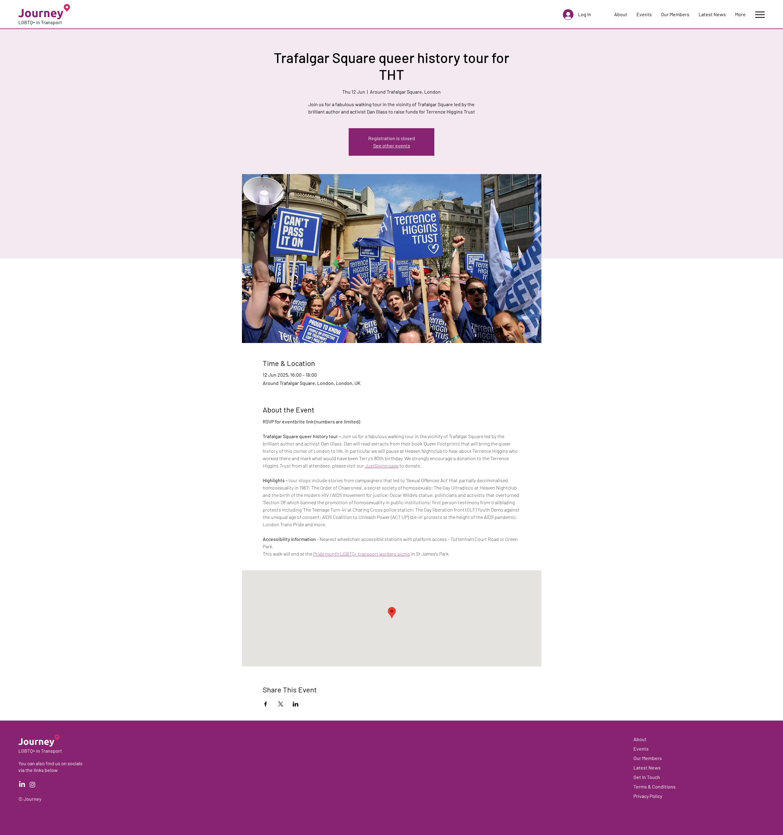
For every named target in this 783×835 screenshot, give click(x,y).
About (640, 739)
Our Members (647, 758)
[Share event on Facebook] (266, 704)
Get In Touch (646, 777)
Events (641, 748)
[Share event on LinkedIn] (296, 704)
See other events (391, 145)
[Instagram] (32, 784)
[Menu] (760, 14)
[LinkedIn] (22, 784)
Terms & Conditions (654, 786)
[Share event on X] (281, 704)
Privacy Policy (647, 796)
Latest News (647, 767)
